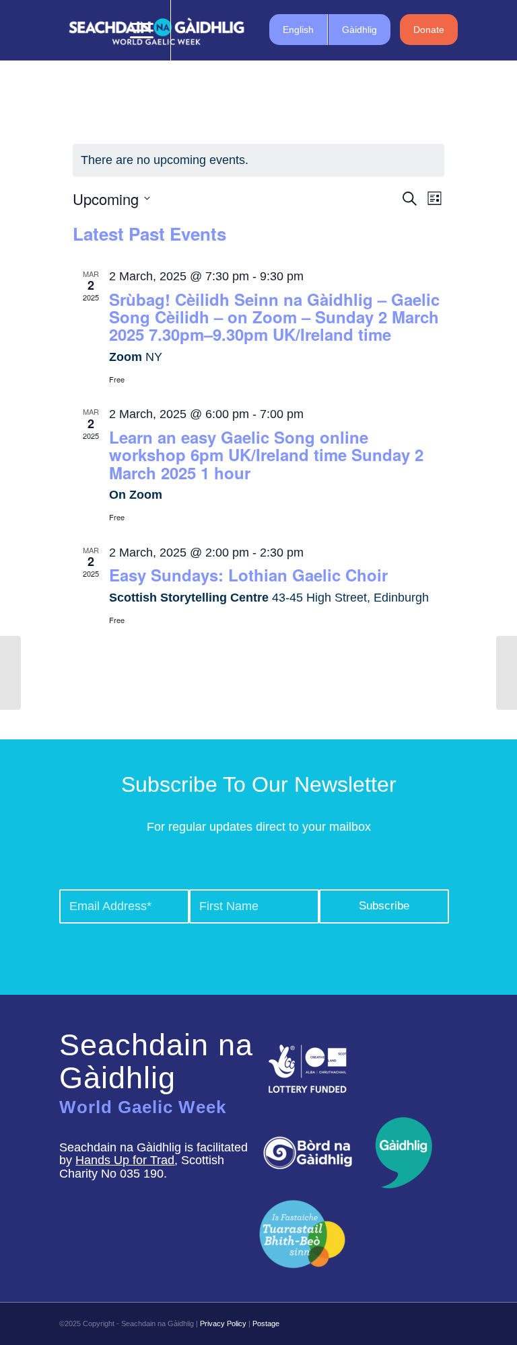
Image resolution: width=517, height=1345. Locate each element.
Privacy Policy (223, 1323)
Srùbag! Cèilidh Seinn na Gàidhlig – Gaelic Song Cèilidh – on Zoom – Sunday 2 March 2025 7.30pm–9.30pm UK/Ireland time (274, 317)
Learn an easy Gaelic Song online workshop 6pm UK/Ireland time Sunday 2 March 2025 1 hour (266, 454)
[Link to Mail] (252, 30)
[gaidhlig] (399, 1152)
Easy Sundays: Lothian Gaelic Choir (248, 574)
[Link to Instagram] (232, 30)
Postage (265, 1323)
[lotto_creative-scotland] (307, 1068)
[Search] (103, 30)
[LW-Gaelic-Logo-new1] (302, 1232)
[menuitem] (103, 30)
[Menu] (134, 30)
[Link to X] (212, 30)
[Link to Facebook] (192, 30)
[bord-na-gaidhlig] (307, 1152)
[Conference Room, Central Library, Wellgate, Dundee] (10, 673)
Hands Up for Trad (124, 1160)
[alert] (258, 160)
